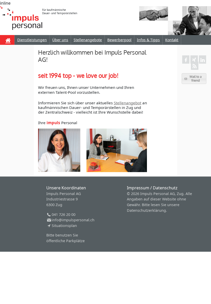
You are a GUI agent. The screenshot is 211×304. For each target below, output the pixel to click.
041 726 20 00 (63, 214)
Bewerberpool (119, 39)
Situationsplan (64, 225)
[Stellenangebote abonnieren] (194, 66)
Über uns (60, 39)
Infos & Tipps (148, 39)
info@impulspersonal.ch (73, 219)
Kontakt (171, 39)
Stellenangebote (88, 39)
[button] (194, 78)
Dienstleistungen (32, 39)
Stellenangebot (127, 102)
